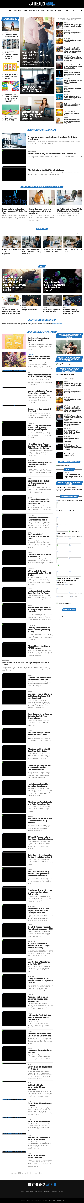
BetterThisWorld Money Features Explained (52, 251)
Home (10, 10)
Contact (73, 10)
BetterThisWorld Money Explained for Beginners (11, 252)
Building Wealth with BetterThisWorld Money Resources (31, 252)
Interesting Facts (34, 10)
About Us (66, 10)
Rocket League (17, 10)
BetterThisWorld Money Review (72, 251)
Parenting (50, 10)
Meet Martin (58, 10)
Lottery (43, 10)
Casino (25, 10)
